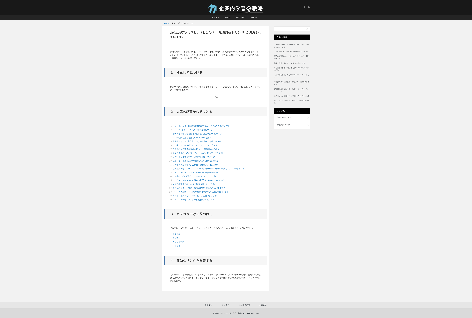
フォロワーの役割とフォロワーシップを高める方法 (195, 172)
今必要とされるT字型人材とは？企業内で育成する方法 (197, 141)
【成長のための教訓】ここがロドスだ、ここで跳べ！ (196, 176)
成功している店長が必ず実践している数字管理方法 (195, 161)
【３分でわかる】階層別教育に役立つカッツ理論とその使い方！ (201, 126)
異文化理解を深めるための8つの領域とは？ (192, 138)
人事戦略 (253, 17)
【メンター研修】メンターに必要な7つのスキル (194, 200)
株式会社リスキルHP (284, 125)
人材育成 (227, 17)
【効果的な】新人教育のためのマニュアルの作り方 (195, 145)
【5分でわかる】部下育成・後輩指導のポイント (194, 130)
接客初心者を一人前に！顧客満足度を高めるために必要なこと (200, 188)
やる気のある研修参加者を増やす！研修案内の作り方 (196, 149)
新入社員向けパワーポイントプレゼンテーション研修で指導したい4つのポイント (208, 169)
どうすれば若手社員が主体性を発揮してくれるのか (195, 165)
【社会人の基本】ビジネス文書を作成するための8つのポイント (201, 192)
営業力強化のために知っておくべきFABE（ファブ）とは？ (199, 153)
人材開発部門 (240, 17)
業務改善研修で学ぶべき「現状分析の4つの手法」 (195, 184)
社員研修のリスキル (284, 117)
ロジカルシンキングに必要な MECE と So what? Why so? (198, 180)
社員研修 (216, 17)
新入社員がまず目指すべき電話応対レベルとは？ (194, 157)
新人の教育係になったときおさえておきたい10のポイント (198, 134)
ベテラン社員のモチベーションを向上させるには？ (195, 196)
